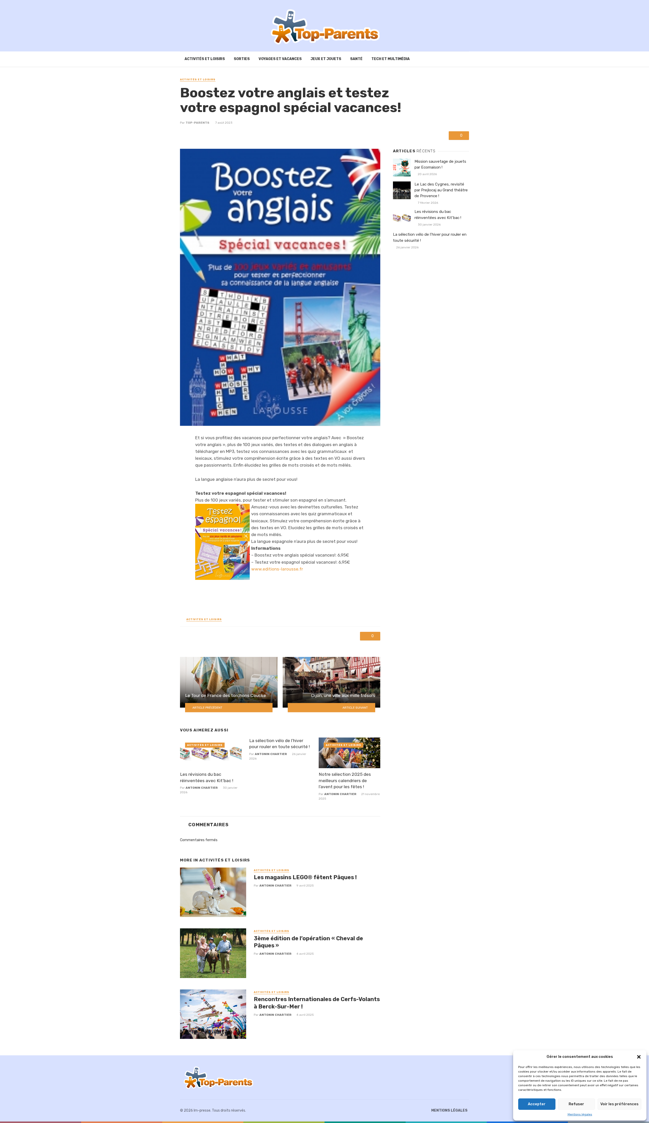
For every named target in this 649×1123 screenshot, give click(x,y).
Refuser (576, 1104)
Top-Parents (197, 122)
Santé (356, 59)
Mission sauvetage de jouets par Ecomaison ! (440, 164)
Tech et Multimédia (390, 59)
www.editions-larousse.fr (277, 569)
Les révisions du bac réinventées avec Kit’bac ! (206, 777)
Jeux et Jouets (326, 59)
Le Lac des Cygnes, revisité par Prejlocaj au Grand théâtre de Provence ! (441, 190)
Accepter (537, 1104)
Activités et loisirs (205, 59)
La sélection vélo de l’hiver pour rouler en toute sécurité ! (279, 743)
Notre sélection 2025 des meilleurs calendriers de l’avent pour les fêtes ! (345, 780)
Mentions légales (580, 1114)
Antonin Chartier (202, 787)
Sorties (242, 59)
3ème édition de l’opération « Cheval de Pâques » (308, 942)
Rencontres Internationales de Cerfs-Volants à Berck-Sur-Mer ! (317, 1002)
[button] (638, 1056)
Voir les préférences (619, 1104)
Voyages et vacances (280, 59)
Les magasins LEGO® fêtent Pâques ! (305, 877)
